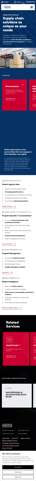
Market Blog (5, 438)
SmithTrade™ (13, 345)
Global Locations (7, 206)
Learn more (9, 98)
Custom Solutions (7, 243)
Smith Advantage (22, 433)
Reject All (18, 477)
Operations (5, 272)
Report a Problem (7, 448)
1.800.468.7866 (30, 2)
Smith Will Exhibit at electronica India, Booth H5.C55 (16, 395)
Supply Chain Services (8, 430)
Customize (18, 472)
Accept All (18, 467)
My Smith (14, 438)
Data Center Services (23, 430)
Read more (9, 356)
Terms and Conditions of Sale (10, 445)
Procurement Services (8, 433)
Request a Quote (25, 438)
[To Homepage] (7, 7)
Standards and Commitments (10, 443)
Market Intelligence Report (10, 307)
